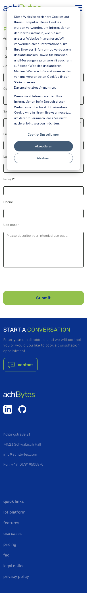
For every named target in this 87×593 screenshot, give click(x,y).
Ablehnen (43, 158)
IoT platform (14, 512)
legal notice (14, 565)
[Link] (7, 409)
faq (6, 555)
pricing (9, 544)
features (11, 522)
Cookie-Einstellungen (43, 134)
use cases (12, 533)
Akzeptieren (43, 146)
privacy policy (16, 576)
